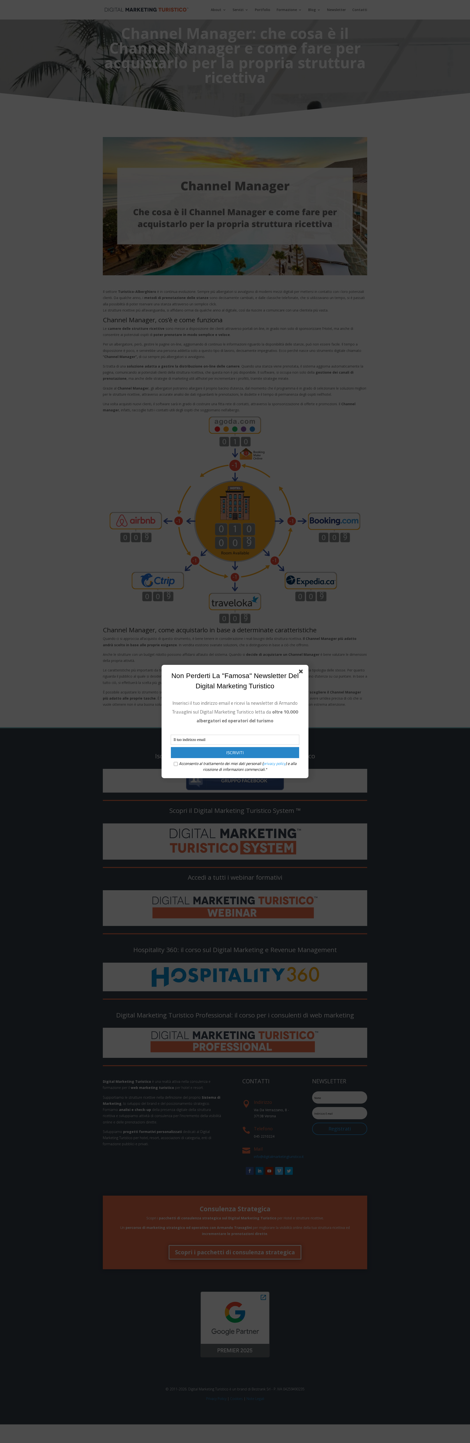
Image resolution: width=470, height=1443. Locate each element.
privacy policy (274, 763)
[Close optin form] (302, 672)
